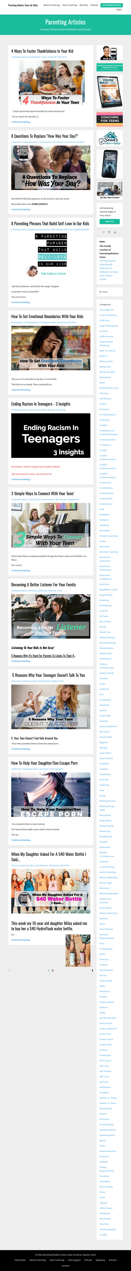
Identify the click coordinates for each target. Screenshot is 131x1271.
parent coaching (108, 872)
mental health (107, 826)
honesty (32, 590)
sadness (104, 1007)
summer (104, 1162)
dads (102, 509)
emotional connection (64, 142)
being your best (107, 372)
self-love (68, 229)
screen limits (106, 1039)
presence (104, 959)
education (33, 410)
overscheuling (107, 867)
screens (103, 1050)
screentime (105, 1055)
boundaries (17, 322)
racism (51, 410)
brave (102, 382)
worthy (103, 1235)
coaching (104, 420)
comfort (104, 425)
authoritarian (106, 336)
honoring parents (108, 726)
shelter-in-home (108, 1098)
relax (102, 986)
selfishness (105, 1087)
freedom (104, 678)
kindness (104, 763)
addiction (16, 769)
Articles (113, 1260)
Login (119, 9)
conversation (45, 142)
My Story (84, 5)
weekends (105, 1213)
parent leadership (109, 877)
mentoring (105, 831)
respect (103, 997)
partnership (105, 908)
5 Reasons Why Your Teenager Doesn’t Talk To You (48, 675)
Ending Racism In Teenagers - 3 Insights (40, 404)
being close (105, 366)
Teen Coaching (69, 5)
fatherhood (105, 659)
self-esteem (57, 229)
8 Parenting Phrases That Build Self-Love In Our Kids (50, 223)
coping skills (106, 498)
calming (104, 393)
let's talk (104, 779)
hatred (103, 710)
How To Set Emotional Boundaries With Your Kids (47, 316)
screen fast (105, 1034)
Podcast (94, 5)
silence (103, 1114)
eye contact (61, 499)
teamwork (54, 865)
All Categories (107, 310)
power (103, 954)
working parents (108, 1229)
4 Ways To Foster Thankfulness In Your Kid (42, 51)
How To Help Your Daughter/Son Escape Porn (44, 763)
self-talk (104, 1082)
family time (106, 653)
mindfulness (106, 836)
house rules (106, 737)
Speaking (100, 1260)
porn (102, 943)
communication (19, 57)
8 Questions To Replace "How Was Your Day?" (44, 136)
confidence (105, 445)
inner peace (105, 753)
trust (59, 590)
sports (103, 1140)
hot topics (44, 769)
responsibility (107, 1002)
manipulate (105, 815)
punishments (106, 970)
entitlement (34, 57)
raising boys (106, 981)
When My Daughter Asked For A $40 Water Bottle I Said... (48, 856)
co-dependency (31, 322)
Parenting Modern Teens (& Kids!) (23, 5)
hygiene (104, 742)
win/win (62, 57)
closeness (16, 142)
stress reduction (108, 1151)
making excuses (107, 801)
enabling (104, 600)
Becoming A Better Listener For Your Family (43, 584)
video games (106, 1208)
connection (34, 499)
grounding (105, 700)
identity (103, 747)
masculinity (105, 820)
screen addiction (108, 1028)
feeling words (107, 673)
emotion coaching (109, 552)
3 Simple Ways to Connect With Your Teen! (42, 493)
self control (105, 1060)
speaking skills (81, 229)
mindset (104, 842)
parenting (104, 888)
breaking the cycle (109, 388)
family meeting (107, 637)
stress (103, 1146)
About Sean (20, 1260)
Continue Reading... (21, 122)
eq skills (80, 142)
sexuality (104, 1092)
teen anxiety (106, 1187)
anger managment (109, 326)
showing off (106, 1108)
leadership (105, 774)
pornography (56, 769)
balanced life (106, 361)
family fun (73, 499)
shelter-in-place (108, 1103)
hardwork (105, 705)
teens (102, 1192)
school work (106, 1023)
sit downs (104, 1119)
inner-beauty (106, 758)
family (103, 627)
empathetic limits (109, 589)
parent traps (106, 883)
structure (104, 1156)
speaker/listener (108, 1130)
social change (107, 1124)
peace (102, 924)
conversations (48, 499)
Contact (65, 1266)
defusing (104, 525)
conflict (103, 450)
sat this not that (108, 1018)
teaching (61, 322)
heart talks (105, 716)
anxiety (104, 331)
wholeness (105, 1219)
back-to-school (107, 351)
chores (14, 865)
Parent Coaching (51, 5)
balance (103, 356)
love (102, 790)
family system (107, 648)
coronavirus (106, 504)
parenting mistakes (109, 893)
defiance (104, 520)
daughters (105, 514)
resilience (105, 991)
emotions (104, 584)
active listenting (108, 315)
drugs (103, 541)
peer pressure (106, 929)
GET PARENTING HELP (111, 5)
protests (43, 410)
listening (42, 590)
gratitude (52, 57)
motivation (105, 847)
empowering (106, 595)
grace (44, 57)
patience (104, 918)
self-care (104, 1066)
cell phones (105, 398)
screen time (106, 1044)
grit (101, 694)
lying (102, 795)
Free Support (74, 1260)
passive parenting (108, 913)
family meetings (108, 643)
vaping (103, 1203)
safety (55, 681)
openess (52, 590)
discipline (105, 530)
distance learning (109, 536)
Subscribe (109, 221)
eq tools (104, 616)
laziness (104, 769)
